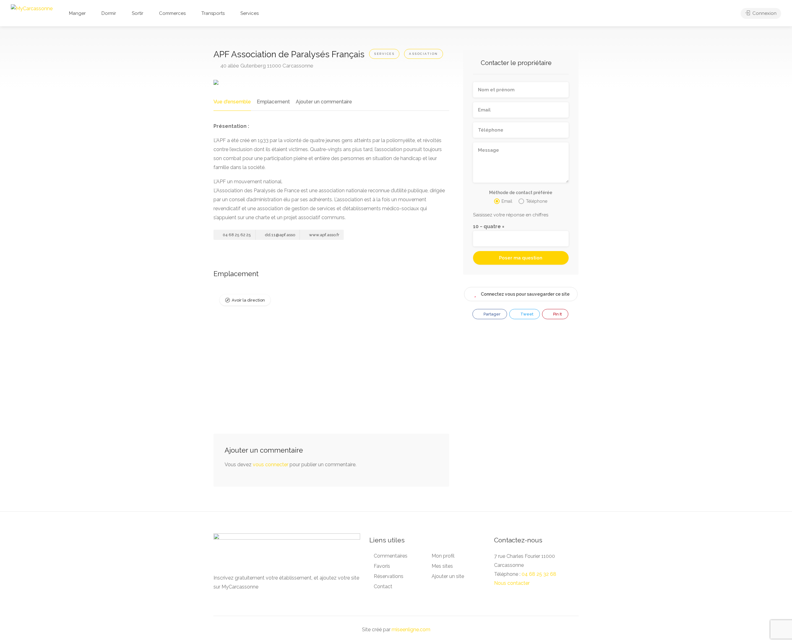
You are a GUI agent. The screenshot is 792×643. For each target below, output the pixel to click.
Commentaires (390, 556)
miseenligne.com (411, 629)
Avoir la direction (248, 300)
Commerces (172, 13)
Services (249, 13)
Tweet (526, 314)
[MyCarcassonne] (32, 8)
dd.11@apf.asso (279, 234)
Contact (383, 586)
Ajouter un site (448, 576)
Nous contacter (512, 583)
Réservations (388, 576)
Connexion (764, 13)
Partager (492, 314)
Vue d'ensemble (232, 102)
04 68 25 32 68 (539, 574)
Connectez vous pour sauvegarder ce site (525, 294)
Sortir (137, 13)
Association (423, 53)
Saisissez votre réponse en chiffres (510, 215)
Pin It (557, 314)
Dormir (108, 13)
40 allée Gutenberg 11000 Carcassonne (266, 66)
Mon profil (443, 556)
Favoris (382, 566)
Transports (213, 13)
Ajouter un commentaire (324, 102)
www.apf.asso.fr (323, 234)
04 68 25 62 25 (236, 234)
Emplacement (273, 102)
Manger (77, 13)
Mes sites (442, 566)
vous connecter (270, 464)
